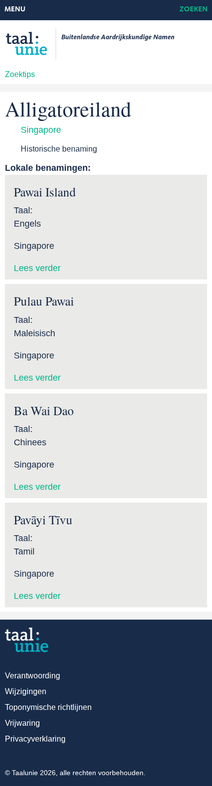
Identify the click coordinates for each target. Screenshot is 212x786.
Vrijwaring (22, 723)
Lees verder (37, 268)
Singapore (41, 130)
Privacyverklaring (35, 739)
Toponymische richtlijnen (48, 707)
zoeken (193, 9)
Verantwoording (32, 675)
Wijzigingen (25, 691)
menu (15, 9)
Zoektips (20, 74)
